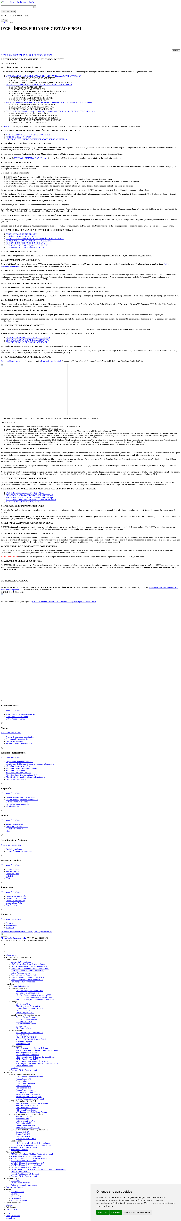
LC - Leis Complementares (26, 1019)
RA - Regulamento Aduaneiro (27, 1055)
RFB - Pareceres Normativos (27, 1108)
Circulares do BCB (23, 1086)
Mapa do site (47, 932)
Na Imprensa (16, 1198)
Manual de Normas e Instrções (18, 766)
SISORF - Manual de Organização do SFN (27, 1163)
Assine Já (9, 923)
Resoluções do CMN (24, 1079)
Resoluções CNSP (23, 1134)
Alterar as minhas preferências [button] (137, 1212)
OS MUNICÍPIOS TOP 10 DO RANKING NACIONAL (29, 241)
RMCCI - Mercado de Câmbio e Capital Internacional (37, 1050)
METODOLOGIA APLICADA (18, 137)
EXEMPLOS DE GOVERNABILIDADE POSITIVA (27, 340)
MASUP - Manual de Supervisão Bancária (27, 1165)
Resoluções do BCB (24, 1088)
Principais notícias (13, 1216)
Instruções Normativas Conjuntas (28, 1097)
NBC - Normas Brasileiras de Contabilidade (28, 964)
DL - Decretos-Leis (23, 1028)
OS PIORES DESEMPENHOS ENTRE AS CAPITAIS (28, 338)
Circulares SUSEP (23, 1136)
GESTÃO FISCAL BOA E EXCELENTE (23, 236)
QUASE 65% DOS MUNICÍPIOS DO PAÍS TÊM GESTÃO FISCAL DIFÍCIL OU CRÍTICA (43, 76)
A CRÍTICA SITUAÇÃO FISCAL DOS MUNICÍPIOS (28, 135)
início (3, 22)
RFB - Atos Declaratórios (26, 1110)
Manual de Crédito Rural (15, 770)
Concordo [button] (102, 1212)
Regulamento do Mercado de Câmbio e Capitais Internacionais (30, 764)
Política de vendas (26, 932)
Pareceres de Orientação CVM (28, 1128)
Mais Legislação (12, 806)
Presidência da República (20, 1183)
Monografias (16, 1196)
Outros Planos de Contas (15, 719)
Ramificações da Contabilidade (23, 982)
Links (8, 831)
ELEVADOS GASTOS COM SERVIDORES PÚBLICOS (29, 495)
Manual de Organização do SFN (18, 773)
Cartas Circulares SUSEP (26, 1139)
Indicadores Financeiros (15, 829)
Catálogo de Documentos (16, 779)
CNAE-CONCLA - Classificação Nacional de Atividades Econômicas (38, 1169)
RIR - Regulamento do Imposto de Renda (32, 1048)
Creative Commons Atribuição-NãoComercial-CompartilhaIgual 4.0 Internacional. (64, 601)
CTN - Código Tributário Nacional (29, 1008)
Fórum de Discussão (19, 1200)
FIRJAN (7, 126)
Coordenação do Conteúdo (16, 896)
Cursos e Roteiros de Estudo (17, 827)
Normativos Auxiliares (14, 741)
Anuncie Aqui (11, 925)
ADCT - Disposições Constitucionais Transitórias (35, 999)
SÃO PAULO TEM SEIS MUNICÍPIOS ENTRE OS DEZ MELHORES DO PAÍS (39, 85)
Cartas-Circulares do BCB (26, 1092)
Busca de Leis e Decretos (25, 1017)
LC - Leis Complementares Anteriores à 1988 (33, 995)
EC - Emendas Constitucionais (28, 993)
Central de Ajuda (12, 874)
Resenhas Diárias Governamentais (19, 743)
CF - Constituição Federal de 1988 (29, 991)
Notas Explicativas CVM (25, 1121)
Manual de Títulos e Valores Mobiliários (21, 768)
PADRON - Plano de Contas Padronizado (27, 971)
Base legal (38, 932)
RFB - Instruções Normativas (27, 1105)
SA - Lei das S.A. (23, 1035)
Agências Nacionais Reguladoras (24, 1185)
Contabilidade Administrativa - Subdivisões (27, 977)
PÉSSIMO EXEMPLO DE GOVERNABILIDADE (26, 342)
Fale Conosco (11, 905)
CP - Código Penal (23, 1010)
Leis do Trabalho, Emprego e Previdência (22, 800)
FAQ (8, 878)
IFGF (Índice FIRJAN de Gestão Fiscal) (30, 158)
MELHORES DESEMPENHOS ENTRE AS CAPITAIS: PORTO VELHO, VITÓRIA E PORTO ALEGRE (49, 102)
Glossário (10, 1205)
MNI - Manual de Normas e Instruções (26, 1156)
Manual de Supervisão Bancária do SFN (21, 775)
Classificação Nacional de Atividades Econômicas (25, 777)
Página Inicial (11, 955)
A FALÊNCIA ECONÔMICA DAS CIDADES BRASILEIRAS (26, 55)
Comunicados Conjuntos (25, 1083)
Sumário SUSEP (22, 1132)
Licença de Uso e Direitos (16, 898)
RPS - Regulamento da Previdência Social (32, 1061)
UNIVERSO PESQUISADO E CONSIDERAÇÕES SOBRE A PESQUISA (36, 139)
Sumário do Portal (13, 869)
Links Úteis (15, 1181)
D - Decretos (21, 1026)
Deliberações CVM (23, 1123)
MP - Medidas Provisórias (26, 1024)
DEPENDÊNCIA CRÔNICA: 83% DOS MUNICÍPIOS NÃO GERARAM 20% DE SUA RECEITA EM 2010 (50, 111)
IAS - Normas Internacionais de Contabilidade (29, 966)
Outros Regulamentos (24, 1066)
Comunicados (21, 1081)
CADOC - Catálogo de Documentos (25, 1167)
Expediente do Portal (14, 903)
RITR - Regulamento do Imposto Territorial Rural (35, 1057)
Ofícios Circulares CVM (25, 1125)
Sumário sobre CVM (24, 1116)
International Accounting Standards (19, 739)
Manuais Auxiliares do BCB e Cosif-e (30, 1099)
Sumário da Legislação (20, 986)
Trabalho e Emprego (24, 1041)
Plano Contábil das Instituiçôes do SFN (21, 714)
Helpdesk (9, 876)
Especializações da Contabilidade (24, 975)
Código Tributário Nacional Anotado (20, 797)
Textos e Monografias (14, 824)
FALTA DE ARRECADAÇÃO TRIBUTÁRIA (25, 493)
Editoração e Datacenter (15, 901)
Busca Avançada (12, 871)
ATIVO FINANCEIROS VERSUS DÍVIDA (24, 502)
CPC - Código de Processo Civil (28, 1006)
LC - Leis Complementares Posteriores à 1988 (34, 997)
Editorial (14, 1194)
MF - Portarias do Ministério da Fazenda (31, 1112)
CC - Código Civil (23, 1004)
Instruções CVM (22, 1119)
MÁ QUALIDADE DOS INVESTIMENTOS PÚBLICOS (29, 497)
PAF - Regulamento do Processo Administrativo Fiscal (37, 1063)
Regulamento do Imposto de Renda (19, 762)
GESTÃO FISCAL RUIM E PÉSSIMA (21, 234)
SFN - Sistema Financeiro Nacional (29, 1033)
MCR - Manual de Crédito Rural (23, 1161)
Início (8, 1213)
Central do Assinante (14, 849)
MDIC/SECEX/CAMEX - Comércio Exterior (34, 1039)
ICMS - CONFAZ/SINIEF (26, 1037)
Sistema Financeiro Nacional (17, 802)
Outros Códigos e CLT (25, 1013)
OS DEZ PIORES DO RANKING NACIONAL (25, 243)
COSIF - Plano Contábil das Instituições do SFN (30, 968)
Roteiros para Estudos (14, 1187)
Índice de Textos (17, 1192)
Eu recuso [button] (115, 1212)
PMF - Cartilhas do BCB (20, 1172)
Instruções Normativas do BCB (28, 1094)
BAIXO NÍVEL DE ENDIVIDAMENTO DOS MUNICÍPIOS (31, 500)
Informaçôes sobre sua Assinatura (19, 851)
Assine (8, 11)
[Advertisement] (46, 41)
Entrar (4, 20)
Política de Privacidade (10, 932)
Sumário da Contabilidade (21, 962)
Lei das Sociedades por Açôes (17, 804)
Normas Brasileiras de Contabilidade (20, 737)
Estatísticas (10, 928)
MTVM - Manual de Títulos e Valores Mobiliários (30, 1158)
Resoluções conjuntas (24, 1090)
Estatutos (14, 1068)
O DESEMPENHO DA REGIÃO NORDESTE (25, 247)
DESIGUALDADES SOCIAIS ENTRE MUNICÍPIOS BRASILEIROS (35, 239)
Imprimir (176, 51)
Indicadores (10, 1218)
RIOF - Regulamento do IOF (27, 1059)
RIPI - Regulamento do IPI (26, 1052)
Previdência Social (23, 1044)
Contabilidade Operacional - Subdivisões (27, 980)
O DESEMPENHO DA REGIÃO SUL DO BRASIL (27, 245)
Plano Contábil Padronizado (17, 717)
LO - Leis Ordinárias (24, 1022)
